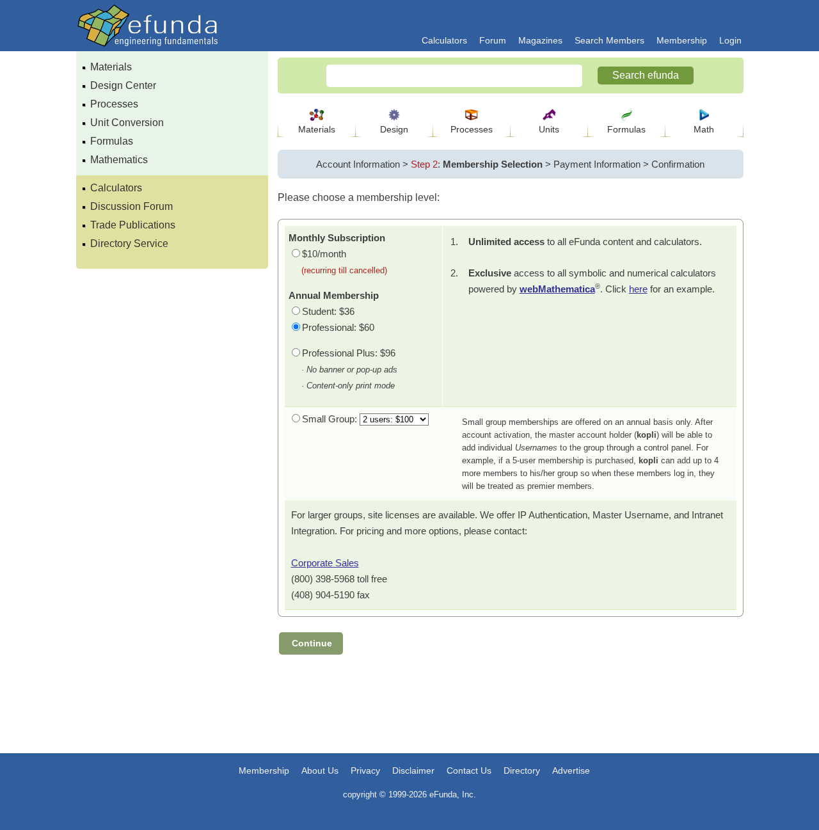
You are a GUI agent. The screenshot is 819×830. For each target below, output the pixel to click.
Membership (681, 40)
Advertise (571, 770)
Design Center (123, 85)
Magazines (540, 40)
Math (704, 129)
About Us (319, 770)
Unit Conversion (127, 122)
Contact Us (469, 770)
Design (394, 129)
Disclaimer (413, 770)
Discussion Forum (131, 206)
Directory (522, 770)
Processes (114, 104)
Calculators (444, 40)
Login (730, 40)
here (638, 288)
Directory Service (129, 243)
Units (549, 129)
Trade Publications (132, 224)
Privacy (365, 770)
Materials (111, 66)
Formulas (111, 141)
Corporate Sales (325, 562)
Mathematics (119, 159)
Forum (492, 40)
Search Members (609, 40)
